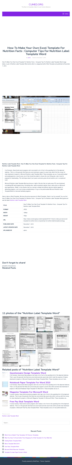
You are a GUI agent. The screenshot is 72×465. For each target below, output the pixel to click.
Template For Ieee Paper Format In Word (16, 452)
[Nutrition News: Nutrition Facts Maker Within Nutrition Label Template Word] (62, 324)
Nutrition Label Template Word (18, 200)
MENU (66, 14)
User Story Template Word (12, 446)
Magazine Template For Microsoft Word (29, 392)
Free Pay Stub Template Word (24, 401)
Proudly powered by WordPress (30, 461)
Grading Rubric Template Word (13, 441)
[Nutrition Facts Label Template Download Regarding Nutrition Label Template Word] (44, 358)
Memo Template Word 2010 (12, 443)
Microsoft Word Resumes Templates (14, 449)
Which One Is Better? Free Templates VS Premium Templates (21, 435)
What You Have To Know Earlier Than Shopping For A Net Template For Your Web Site (28, 438)
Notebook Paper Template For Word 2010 (30, 382)
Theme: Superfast (45, 461)
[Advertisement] (36, 31)
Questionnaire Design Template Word (28, 373)
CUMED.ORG (36, 4)
